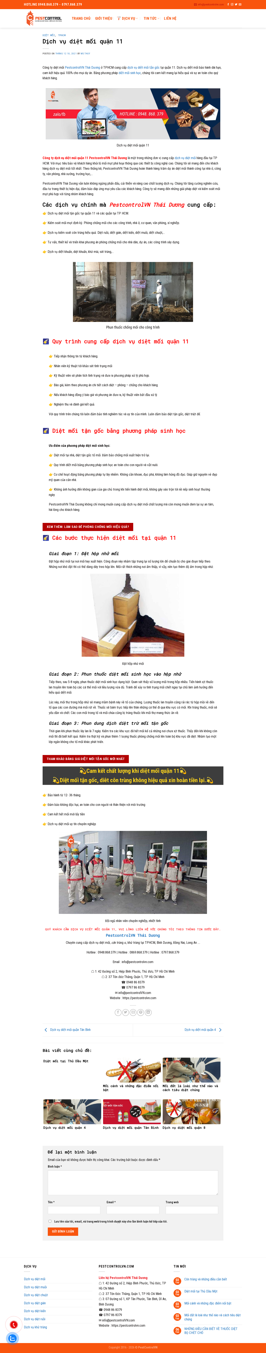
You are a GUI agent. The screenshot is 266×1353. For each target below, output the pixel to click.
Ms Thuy (85, 53)
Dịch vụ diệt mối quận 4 (201, 1030)
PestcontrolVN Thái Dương (82, 67)
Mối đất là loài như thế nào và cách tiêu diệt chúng (212, 1317)
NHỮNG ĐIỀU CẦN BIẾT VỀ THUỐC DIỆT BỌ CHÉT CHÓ (211, 1331)
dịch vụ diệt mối (185, 158)
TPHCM (62, 35)
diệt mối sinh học (130, 73)
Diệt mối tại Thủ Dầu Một (200, 1291)
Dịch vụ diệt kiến (35, 1311)
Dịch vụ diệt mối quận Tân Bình (70, 1030)
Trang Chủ (81, 18)
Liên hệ (170, 18)
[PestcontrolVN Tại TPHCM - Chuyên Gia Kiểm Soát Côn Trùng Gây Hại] (44, 18)
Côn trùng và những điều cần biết (205, 1279)
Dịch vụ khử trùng (35, 1327)
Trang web (172, 1202)
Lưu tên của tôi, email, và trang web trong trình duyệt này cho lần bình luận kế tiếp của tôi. (110, 1221)
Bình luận (55, 1166)
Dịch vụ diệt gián (35, 1303)
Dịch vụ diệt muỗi (35, 1287)
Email (111, 1202)
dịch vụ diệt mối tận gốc (143, 67)
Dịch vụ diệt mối (34, 1279)
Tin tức (150, 18)
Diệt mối (49, 35)
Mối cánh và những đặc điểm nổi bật (207, 1303)
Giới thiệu (103, 18)
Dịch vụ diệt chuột (36, 1295)
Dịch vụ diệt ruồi (34, 1319)
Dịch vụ (128, 18)
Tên (51, 1202)
